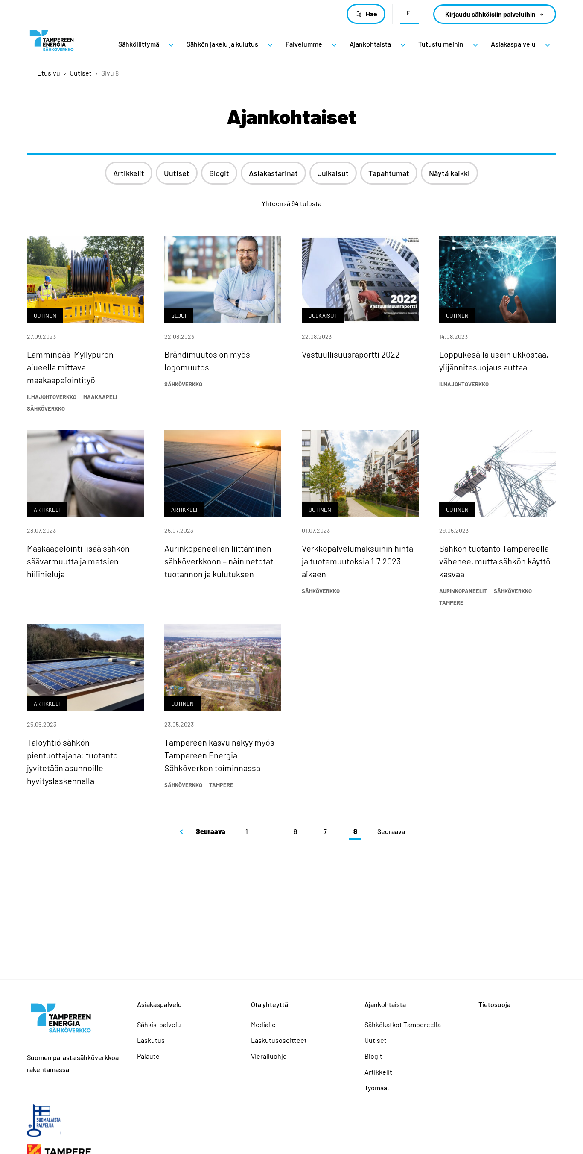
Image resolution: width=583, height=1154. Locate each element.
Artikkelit (128, 173)
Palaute (148, 1056)
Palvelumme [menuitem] (304, 44)
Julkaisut (333, 173)
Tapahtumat (388, 173)
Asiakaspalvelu (159, 1004)
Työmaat (377, 1088)
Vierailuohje (269, 1056)
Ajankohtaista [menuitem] (370, 44)
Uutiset (81, 73)
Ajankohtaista (385, 1004)
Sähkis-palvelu (159, 1024)
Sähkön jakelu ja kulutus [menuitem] (222, 44)
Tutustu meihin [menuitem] (440, 44)
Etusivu (48, 73)
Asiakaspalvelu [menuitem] (513, 44)
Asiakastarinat (273, 173)
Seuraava (210, 831)
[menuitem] (171, 45)
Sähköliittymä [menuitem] (138, 44)
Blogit (219, 173)
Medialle (263, 1024)
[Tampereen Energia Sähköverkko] (51, 44)
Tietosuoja (494, 1004)
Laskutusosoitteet (279, 1040)
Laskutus (151, 1040)
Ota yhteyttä (269, 1004)
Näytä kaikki (449, 173)
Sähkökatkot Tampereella (402, 1024)
